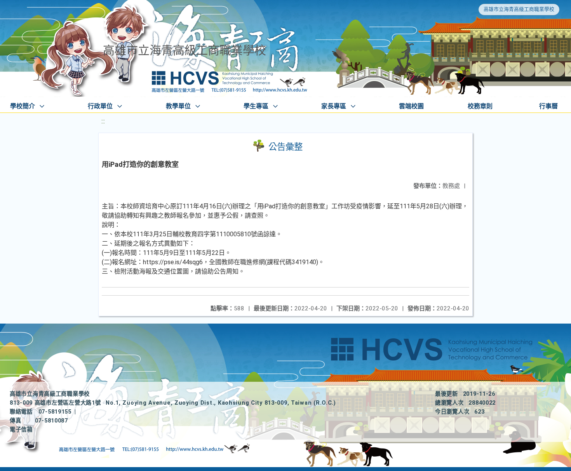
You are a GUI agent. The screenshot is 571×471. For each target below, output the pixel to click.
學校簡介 (22, 106)
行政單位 (100, 106)
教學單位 (178, 106)
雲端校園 (411, 106)
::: (103, 121)
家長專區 (333, 106)
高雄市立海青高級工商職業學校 (519, 9)
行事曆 (548, 106)
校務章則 (480, 106)
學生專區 (256, 106)
